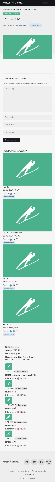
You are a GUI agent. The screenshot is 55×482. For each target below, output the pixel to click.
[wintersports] (13, 3)
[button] (38, 3)
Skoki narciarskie (11, 14)
